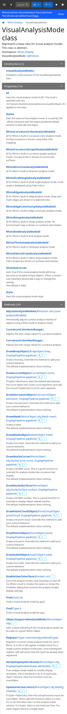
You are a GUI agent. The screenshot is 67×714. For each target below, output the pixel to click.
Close (61, 14)
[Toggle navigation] (4, 5)
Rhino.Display (25, 52)
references (33, 56)
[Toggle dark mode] (63, 5)
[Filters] (48, 4)
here (35, 15)
